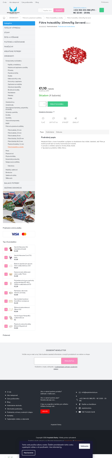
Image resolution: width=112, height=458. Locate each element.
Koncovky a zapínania (15, 82)
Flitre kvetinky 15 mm (14, 130)
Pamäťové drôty (13, 73)
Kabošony (11, 166)
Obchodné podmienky (14, 409)
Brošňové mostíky (13, 90)
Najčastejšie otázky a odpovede (18, 419)
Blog (37, 2)
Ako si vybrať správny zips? (49, 398)
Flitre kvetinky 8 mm (14, 136)
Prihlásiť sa (69, 361)
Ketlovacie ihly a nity (14, 79)
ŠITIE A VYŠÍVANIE (11, 37)
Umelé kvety (10, 105)
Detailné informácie (45, 112)
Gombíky (8, 118)
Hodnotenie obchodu (14, 405)
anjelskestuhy (86, 408)
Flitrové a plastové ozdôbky (15, 126)
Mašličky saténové (11, 170)
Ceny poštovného (27, 2)
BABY (7, 123)
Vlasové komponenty (12, 121)
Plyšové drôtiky (11, 156)
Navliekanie (11, 93)
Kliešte (10, 76)
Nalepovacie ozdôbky (13, 162)
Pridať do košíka (56, 104)
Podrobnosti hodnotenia (66, 26)
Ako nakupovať (14, 2)
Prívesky (10, 70)
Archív (45, 411)
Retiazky (10, 95)
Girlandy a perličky (12, 112)
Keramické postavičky (12, 159)
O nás (5, 2)
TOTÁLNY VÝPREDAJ (12, 28)
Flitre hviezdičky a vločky (16, 147)
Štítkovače (9, 178)
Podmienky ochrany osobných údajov (20, 412)
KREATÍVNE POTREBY (12, 51)
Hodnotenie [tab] (50, 132)
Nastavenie (28, 453)
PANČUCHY (8, 47)
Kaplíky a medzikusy (14, 65)
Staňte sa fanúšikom (89, 404)
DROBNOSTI (9, 56)
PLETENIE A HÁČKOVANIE (14, 42)
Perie (7, 151)
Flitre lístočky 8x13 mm (15, 141)
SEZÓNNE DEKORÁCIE (13, 188)
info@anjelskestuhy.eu (89, 392)
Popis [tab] (42, 132)
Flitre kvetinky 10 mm (14, 133)
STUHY (7, 32)
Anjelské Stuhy (56, 425)
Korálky (8, 115)
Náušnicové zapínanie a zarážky (18, 68)
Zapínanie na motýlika (15, 84)
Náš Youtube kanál (88, 412)
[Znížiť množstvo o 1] (47, 105)
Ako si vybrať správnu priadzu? (51, 391)
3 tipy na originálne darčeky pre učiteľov (54, 404)
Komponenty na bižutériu (14, 61)
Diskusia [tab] (59, 132)
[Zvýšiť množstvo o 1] (47, 103)
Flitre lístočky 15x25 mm (16, 139)
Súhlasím (84, 446)
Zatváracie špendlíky (14, 87)
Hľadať (59, 10)
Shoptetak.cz (79, 441)
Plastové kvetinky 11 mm (16, 144)
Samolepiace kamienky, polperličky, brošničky (17, 108)
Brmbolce (9, 173)
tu (61, 447)
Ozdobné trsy (10, 102)
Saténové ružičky (11, 175)
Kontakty (10, 416)
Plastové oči (10, 154)
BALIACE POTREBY (11, 183)
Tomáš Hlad (68, 441)
